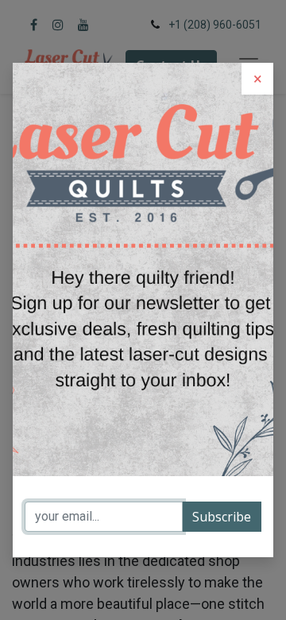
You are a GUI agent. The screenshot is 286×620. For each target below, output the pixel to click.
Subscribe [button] (221, 516)
